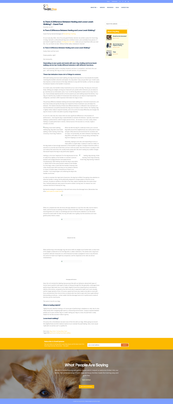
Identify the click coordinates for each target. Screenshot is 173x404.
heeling (58, 333)
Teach (65, 331)
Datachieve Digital (96, 401)
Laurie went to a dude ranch (54, 191)
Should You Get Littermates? (120, 36)
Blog (51, 331)
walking (68, 333)
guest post (53, 333)
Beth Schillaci (86, 380)
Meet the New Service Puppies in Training (118, 45)
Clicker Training (56, 331)
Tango (114, 52)
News (62, 331)
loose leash (63, 333)
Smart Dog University (80, 401)
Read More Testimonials (86, 386)
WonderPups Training (69, 34)
